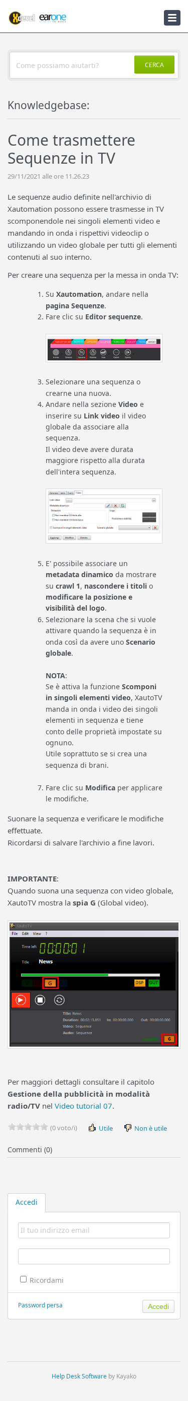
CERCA (154, 65)
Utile (105, 1128)
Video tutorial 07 (83, 1106)
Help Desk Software (79, 1376)
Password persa (40, 1305)
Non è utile (150, 1128)
